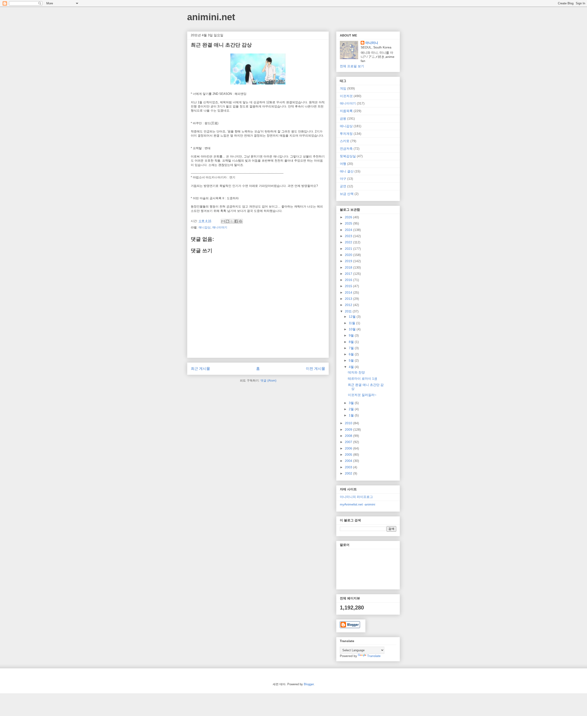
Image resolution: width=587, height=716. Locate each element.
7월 (352, 348)
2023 (349, 236)
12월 (353, 316)
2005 (349, 454)
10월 (353, 329)
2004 (349, 461)
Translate (374, 656)
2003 (349, 467)
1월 (352, 415)
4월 (352, 367)
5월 (352, 360)
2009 (349, 429)
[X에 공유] (232, 221)
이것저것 (346, 96)
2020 (349, 255)
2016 (349, 280)
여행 (343, 164)
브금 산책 (347, 194)
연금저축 (346, 148)
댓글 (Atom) (268, 380)
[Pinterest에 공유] (240, 221)
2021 (349, 248)
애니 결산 (347, 171)
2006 (349, 448)
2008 (349, 436)
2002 (349, 473)
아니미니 (371, 43)
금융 (343, 118)
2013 (349, 298)
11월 (352, 323)
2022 (349, 242)
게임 (343, 88)
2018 (349, 267)
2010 (349, 423)
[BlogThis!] (227, 221)
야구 (343, 178)
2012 (349, 305)
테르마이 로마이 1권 (362, 378)
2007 (349, 442)
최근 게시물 (200, 369)
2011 (349, 311)
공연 (343, 186)
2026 (349, 217)
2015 (349, 286)
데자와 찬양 (356, 372)
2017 (349, 273)
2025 (349, 223)
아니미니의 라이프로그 (356, 497)
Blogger (309, 684)
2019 (349, 261)
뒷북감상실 (348, 156)
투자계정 (346, 133)
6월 (352, 354)
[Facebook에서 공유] (236, 221)
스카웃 (344, 141)
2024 (349, 230)
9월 (352, 335)
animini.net (211, 17)
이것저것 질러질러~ (362, 395)
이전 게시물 (315, 369)
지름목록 (346, 111)
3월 (352, 403)
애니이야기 (219, 227)
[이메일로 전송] (223, 221)
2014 (349, 292)
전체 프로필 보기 (352, 66)
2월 (352, 409)
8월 (352, 342)
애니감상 (204, 227)
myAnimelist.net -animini (357, 504)
